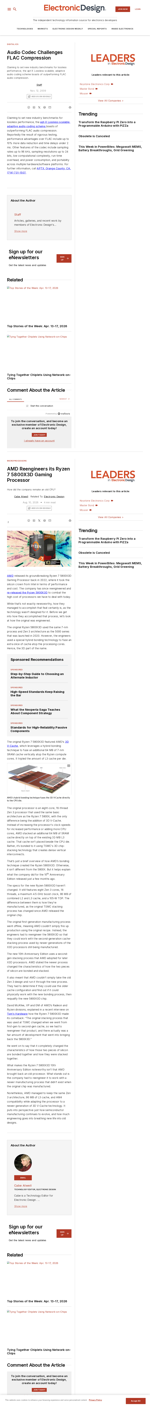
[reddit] (44, 107)
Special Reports (97, 29)
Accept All (135, 1401)
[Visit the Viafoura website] (64, 413)
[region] (39, 407)
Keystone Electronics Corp (95, 84)
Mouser (84, 93)
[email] (49, 107)
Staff (39, 84)
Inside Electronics (122, 29)
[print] (70, 107)
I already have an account (39, 440)
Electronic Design (54, 496)
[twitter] (39, 107)
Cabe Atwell (21, 496)
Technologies (25, 29)
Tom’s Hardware (17, 1013)
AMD (10, 575)
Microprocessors (17, 461)
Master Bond (87, 88)
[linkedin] (34, 107)
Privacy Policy (95, 1400)
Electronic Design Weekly (68, 29)
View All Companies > (110, 100)
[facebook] (28, 107)
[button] (9, 9)
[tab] (15, 399)
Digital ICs (12, 44)
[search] (15, 9)
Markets (43, 29)
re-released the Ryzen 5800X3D (27, 592)
